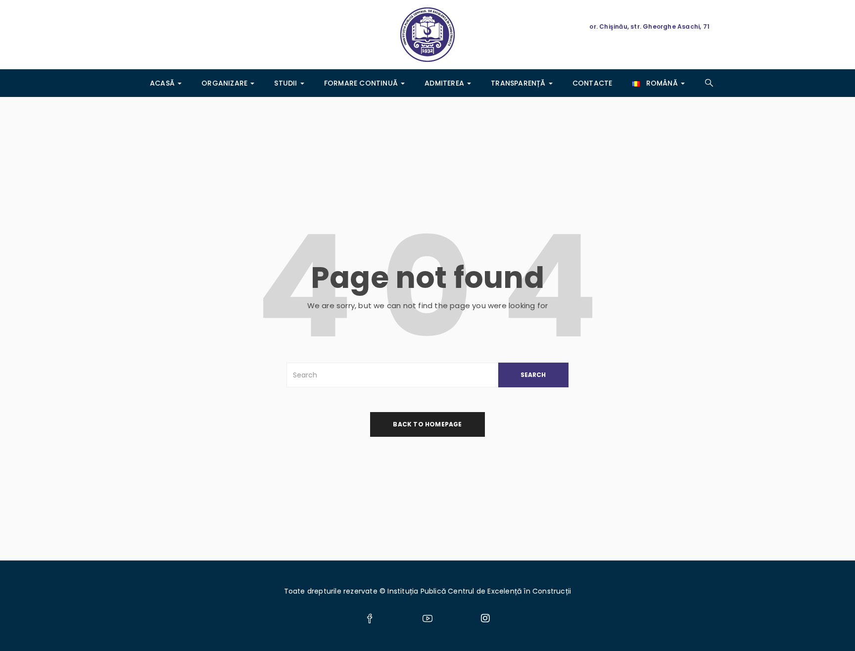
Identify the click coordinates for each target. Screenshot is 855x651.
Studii (286, 83)
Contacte (592, 83)
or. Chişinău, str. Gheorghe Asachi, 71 (649, 26)
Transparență (519, 83)
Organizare (225, 83)
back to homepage (427, 424)
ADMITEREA (445, 83)
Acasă (163, 83)
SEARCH (533, 375)
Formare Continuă (362, 83)
